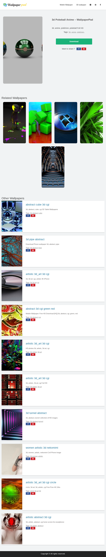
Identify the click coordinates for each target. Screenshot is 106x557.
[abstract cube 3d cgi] (13, 216)
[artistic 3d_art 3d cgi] (13, 286)
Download (74, 41)
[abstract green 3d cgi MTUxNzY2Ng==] (91, 122)
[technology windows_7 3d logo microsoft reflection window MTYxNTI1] (65, 122)
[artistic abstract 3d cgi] (13, 529)
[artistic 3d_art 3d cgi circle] (13, 494)
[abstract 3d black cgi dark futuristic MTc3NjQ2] (53, 167)
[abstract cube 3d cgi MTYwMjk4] (40, 122)
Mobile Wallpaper (66, 5)
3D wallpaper (81, 5)
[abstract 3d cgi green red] (13, 320)
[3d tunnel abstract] (13, 425)
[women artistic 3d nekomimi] (13, 459)
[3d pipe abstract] (13, 251)
